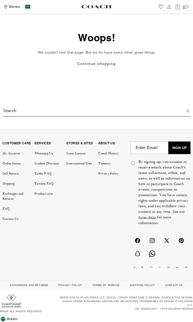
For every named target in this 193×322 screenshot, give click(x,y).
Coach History (108, 153)
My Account (11, 153)
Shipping (9, 184)
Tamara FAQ (44, 184)
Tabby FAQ (43, 173)
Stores (14, 7)
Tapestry (104, 163)
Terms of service (106, 285)
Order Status (12, 163)
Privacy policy (70, 285)
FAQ (6, 209)
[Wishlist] (161, 7)
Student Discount (46, 163)
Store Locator (76, 153)
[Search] (187, 111)
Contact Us (10, 219)
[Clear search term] (155, 108)
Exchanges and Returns (13, 196)
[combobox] (96, 111)
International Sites (79, 163)
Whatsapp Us (43, 153)
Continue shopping (96, 64)
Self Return (11, 173)
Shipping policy (142, 285)
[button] (177, 7)
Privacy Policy (108, 173)
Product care (43, 194)
